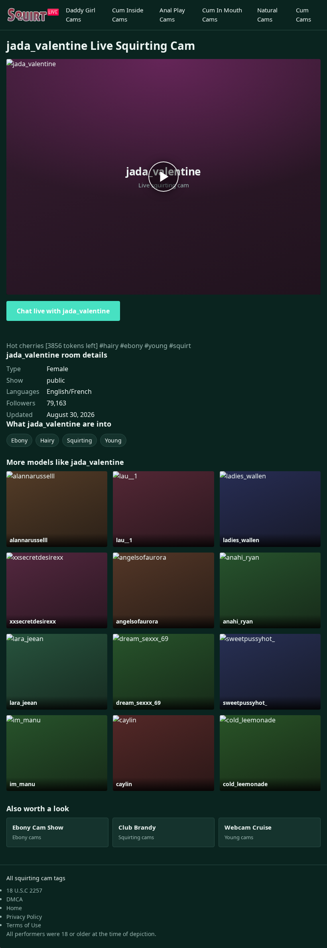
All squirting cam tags (35, 878)
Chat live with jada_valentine (63, 311)
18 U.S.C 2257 (24, 890)
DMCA (14, 899)
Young (113, 440)
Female (57, 368)
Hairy (47, 440)
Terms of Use (23, 925)
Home (14, 908)
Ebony (19, 440)
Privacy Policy (24, 916)
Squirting (79, 440)
